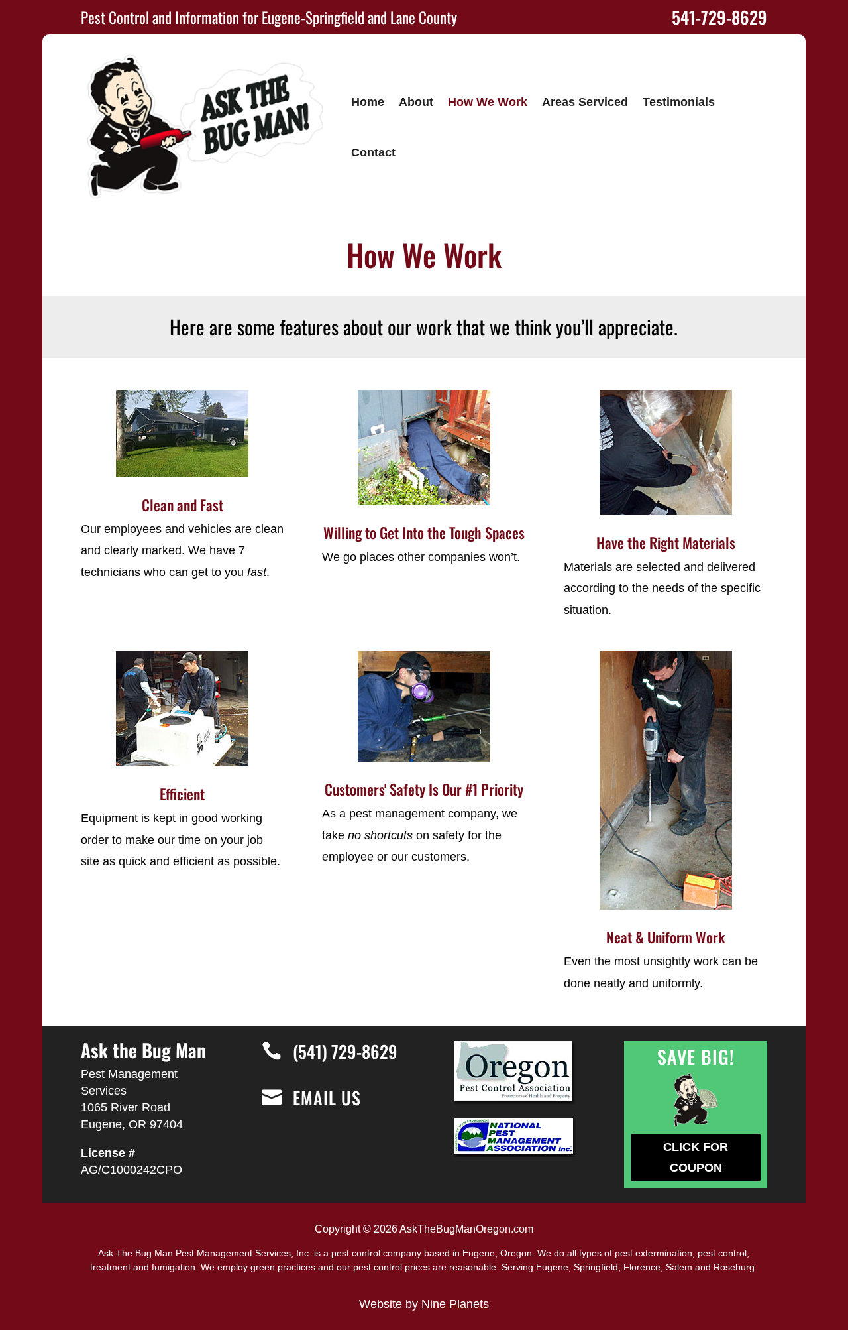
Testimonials (679, 102)
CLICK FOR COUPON (695, 1157)
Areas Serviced (585, 102)
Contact (373, 152)
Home (367, 102)
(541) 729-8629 (345, 1051)
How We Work (487, 102)
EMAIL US (327, 1098)
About (416, 102)
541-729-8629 (719, 17)
